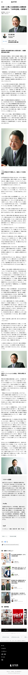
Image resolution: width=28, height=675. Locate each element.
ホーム (2, 640)
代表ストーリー (5, 536)
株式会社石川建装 (13, 536)
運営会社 (8, 671)
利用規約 (12, 671)
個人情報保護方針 (18, 671)
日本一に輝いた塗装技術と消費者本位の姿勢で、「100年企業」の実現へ (19, 640)
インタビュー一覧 (8, 640)
